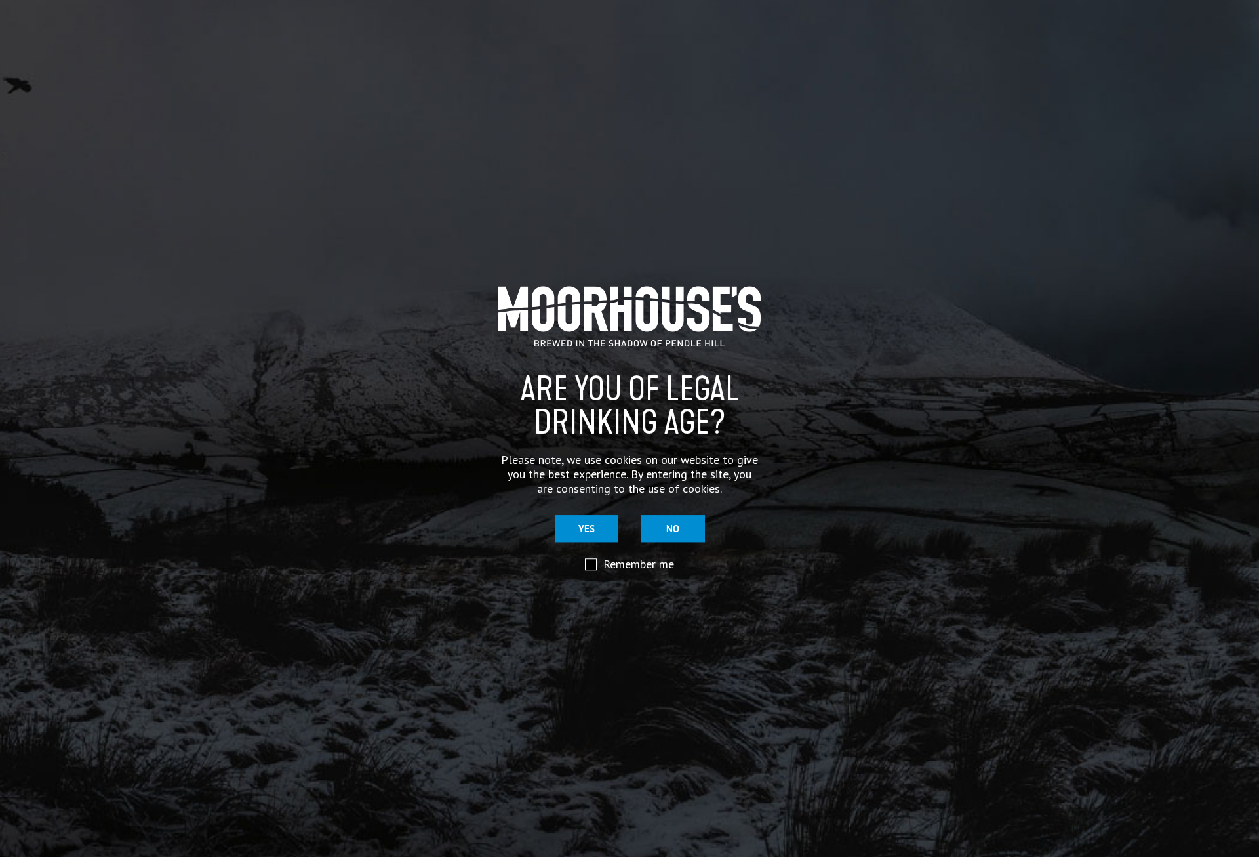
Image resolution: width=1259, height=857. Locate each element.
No (672, 529)
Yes (586, 529)
